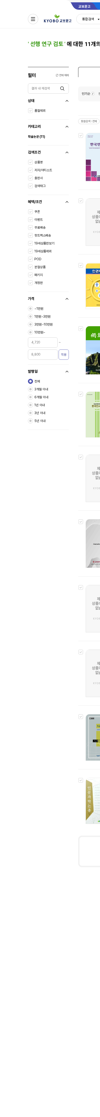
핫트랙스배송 (42, 235)
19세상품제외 (43, 251)
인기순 (86, 94)
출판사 (38, 178)
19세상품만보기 (44, 243)
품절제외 (39, 110)
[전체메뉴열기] (33, 19)
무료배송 (39, 227)
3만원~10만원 (43, 324)
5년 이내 (40, 421)
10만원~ (39, 332)
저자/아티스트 (43, 170)
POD (37, 259)
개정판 (38, 283)
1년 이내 (39, 405)
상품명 (38, 162)
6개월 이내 (41, 397)
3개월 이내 (41, 389)
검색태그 (39, 186)
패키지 (38, 275)
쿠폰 (37, 212)
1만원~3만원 (42, 316)
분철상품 (39, 267)
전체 (37, 381)
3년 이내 (39, 413)
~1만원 (38, 308)
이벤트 (38, 219)
